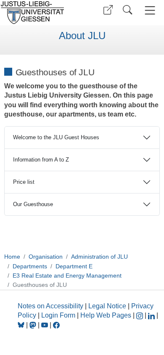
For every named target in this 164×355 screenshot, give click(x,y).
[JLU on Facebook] (56, 325)
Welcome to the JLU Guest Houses (56, 137)
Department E (74, 266)
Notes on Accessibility (51, 306)
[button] (108, 9)
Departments (30, 266)
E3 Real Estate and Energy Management (67, 275)
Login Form (58, 315)
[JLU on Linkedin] (152, 315)
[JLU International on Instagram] (140, 315)
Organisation (46, 256)
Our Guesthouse (33, 204)
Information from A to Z (41, 159)
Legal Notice (107, 306)
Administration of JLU (99, 256)
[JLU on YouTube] (45, 325)
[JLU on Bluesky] (22, 325)
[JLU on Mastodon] (33, 325)
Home (12, 256)
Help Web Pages (105, 315)
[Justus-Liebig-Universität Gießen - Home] (40, 12)
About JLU (82, 35)
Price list (23, 182)
